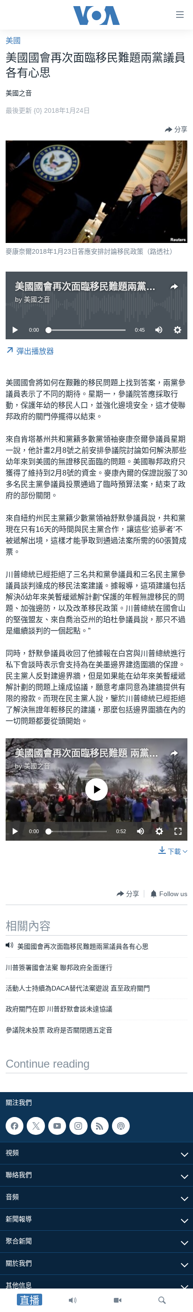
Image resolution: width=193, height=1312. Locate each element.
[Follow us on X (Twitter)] (36, 1126)
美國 (13, 41)
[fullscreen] (178, 831)
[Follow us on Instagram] (78, 1126)
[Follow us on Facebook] (14, 1126)
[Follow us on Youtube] (57, 1126)
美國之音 (37, 299)
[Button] (176, 129)
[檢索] (162, 1300)
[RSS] (100, 1126)
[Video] (118, 1300)
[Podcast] (121, 1126)
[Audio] (73, 1300)
